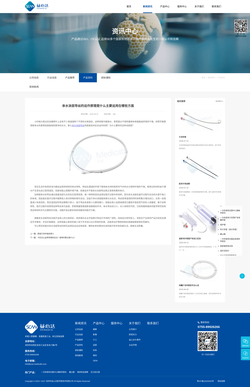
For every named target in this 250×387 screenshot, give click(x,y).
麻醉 (95, 329)
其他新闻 (34, 86)
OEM (95, 361)
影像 (95, 334)
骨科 (95, 355)
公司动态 (34, 77)
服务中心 (182, 6)
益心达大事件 (135, 340)
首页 (129, 6)
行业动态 (52, 77)
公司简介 (133, 329)
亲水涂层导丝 (78, 125)
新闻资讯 (147, 6)
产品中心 (165, 6)
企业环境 (133, 345)
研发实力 (133, 334)
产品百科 (88, 77)
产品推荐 (70, 77)
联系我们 (216, 6)
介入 (95, 340)
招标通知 (106, 77)
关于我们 (199, 6)
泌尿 (95, 345)
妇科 (95, 350)
